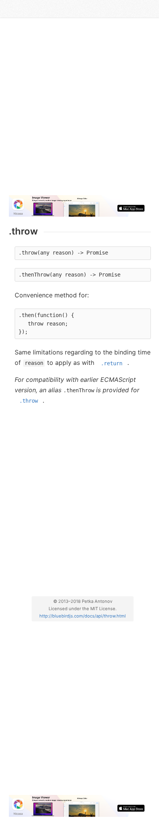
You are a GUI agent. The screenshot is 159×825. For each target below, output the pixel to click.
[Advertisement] (79, 109)
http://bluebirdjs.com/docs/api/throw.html (82, 616)
